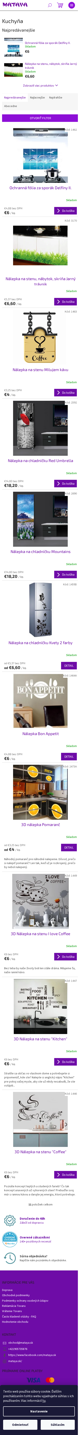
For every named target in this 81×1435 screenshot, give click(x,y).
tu (43, 1400)
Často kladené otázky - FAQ (19, 1317)
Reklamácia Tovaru (14, 1306)
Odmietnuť (20, 1424)
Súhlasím (58, 1424)
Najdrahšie (55, 98)
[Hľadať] (50, 5)
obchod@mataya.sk (20, 1343)
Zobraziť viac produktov (38, 85)
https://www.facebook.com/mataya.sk (32, 1355)
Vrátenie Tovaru (12, 1311)
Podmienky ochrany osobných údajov (25, 1301)
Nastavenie (39, 1411)
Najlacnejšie (37, 98)
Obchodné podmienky (16, 1295)
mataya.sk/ (15, 1361)
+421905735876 (17, 1349)
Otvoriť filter (40, 118)
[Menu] (72, 5)
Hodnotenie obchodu (15, 1322)
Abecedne (10, 106)
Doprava (7, 1290)
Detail (69, 665)
